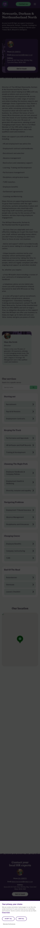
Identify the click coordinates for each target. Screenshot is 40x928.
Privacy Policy (6, 912)
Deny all (21, 918)
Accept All (8, 918)
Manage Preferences (9, 924)
